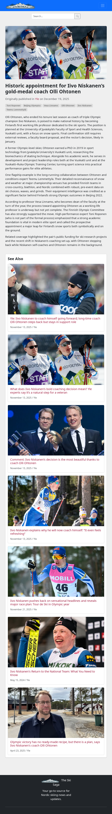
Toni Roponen (13, 105)
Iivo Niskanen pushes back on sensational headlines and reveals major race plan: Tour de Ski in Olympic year (53, 602)
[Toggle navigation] (103, 5)
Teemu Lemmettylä (16, 109)
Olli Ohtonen (68, 105)
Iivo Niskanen (85, 105)
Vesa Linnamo (51, 105)
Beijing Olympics (32, 105)
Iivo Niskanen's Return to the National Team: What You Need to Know (52, 673)
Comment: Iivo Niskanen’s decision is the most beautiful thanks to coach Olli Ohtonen (54, 461)
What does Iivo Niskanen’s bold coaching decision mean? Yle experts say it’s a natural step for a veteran (51, 390)
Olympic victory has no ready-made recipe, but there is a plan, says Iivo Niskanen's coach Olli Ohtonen (55, 743)
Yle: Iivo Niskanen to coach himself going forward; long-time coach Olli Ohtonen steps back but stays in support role (55, 320)
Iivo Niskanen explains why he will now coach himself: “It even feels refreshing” (55, 532)
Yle (37, 99)
